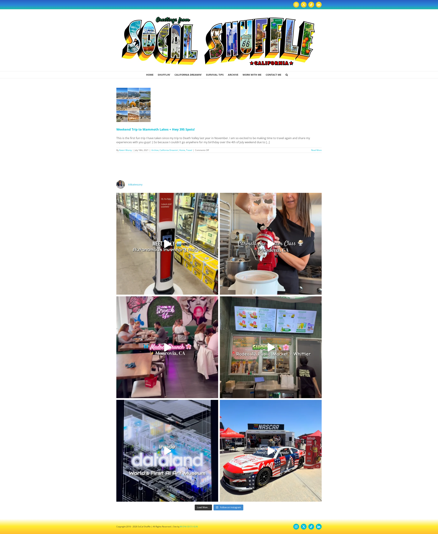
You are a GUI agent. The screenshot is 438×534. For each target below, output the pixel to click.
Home (182, 150)
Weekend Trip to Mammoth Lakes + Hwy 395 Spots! (155, 129)
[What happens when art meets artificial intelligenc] (167, 451)
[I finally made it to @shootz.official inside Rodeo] (271, 347)
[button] (287, 74)
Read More (316, 150)
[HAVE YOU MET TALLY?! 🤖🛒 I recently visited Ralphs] (167, 244)
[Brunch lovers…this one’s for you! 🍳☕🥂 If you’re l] (167, 347)
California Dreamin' (169, 150)
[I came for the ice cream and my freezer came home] (271, 244)
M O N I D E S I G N (189, 526)
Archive (155, 150)
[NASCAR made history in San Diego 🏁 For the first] (271, 451)
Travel (189, 150)
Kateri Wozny (125, 150)
